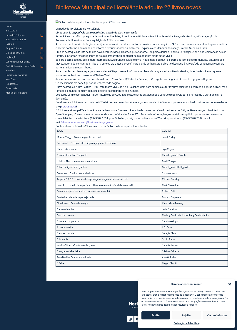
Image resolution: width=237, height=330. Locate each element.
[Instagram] (130, 319)
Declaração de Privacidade (186, 323)
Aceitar (155, 315)
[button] (229, 284)
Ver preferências (217, 315)
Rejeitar (186, 315)
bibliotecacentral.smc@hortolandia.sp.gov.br (87, 122)
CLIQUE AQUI (68, 106)
